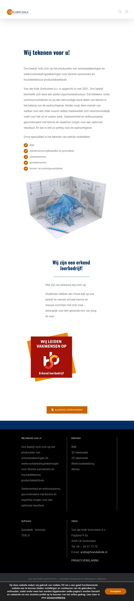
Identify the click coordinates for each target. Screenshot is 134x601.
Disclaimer (90, 578)
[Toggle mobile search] (120, 11)
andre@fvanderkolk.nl (93, 552)
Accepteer (115, 591)
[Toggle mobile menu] (127, 11)
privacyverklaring (56, 597)
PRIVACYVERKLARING (85, 560)
